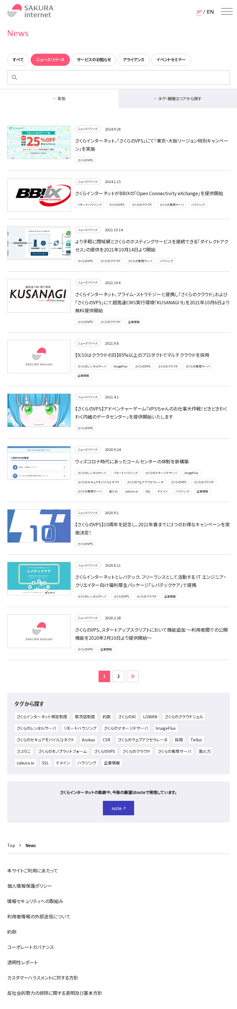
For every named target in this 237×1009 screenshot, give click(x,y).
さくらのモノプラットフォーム (62, 751)
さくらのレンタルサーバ (91, 366)
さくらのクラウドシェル (184, 716)
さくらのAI (127, 716)
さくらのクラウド (142, 204)
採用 (179, 740)
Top (11, 845)
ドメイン (163, 491)
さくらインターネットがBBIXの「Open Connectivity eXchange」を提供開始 (149, 193)
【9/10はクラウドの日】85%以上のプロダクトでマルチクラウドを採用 (142, 354)
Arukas (88, 740)
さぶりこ (24, 751)
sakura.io (131, 491)
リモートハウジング (89, 204)
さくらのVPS (85, 160)
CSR (106, 740)
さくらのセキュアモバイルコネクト (98, 482)
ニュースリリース (88, 128)
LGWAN (150, 716)
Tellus (196, 740)
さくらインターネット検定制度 (42, 716)
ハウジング (198, 204)
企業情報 (134, 322)
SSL (147, 491)
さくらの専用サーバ (172, 204)
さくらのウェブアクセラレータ (145, 482)
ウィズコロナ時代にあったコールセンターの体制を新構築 (132, 461)
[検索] (14, 77)
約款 (107, 716)
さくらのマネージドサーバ (161, 473)
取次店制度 (85, 716)
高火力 (113, 491)
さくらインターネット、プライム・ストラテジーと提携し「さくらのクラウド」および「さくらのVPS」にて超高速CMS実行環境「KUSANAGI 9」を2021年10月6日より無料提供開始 (152, 302)
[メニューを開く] (227, 11)
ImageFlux (120, 366)
